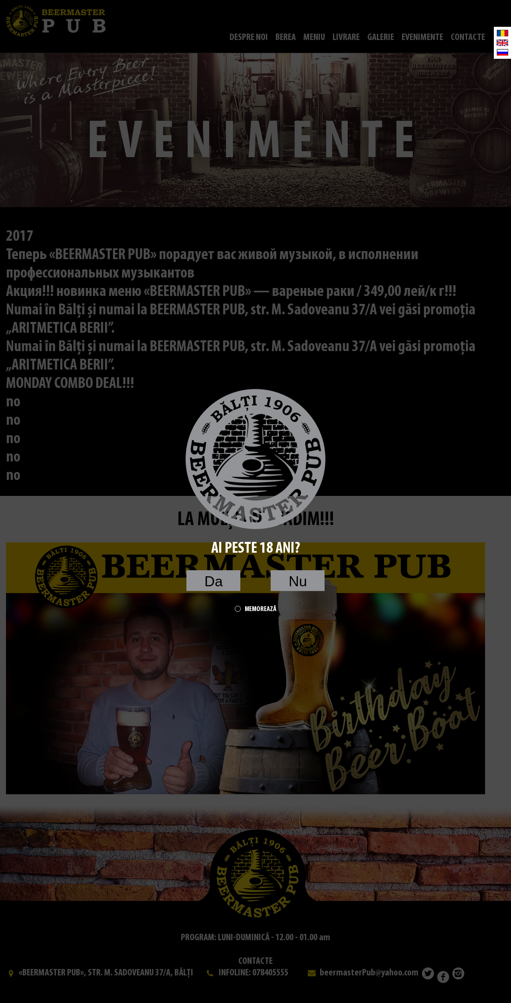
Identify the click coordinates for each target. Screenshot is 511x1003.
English (502, 42)
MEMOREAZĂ (260, 609)
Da (213, 581)
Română (502, 33)
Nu (298, 581)
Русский (502, 52)
